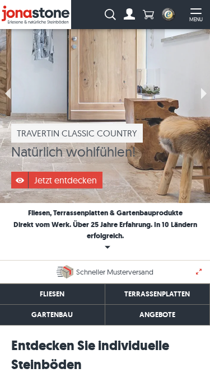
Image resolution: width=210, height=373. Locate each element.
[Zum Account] (129, 14)
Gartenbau (52, 314)
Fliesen (52, 294)
